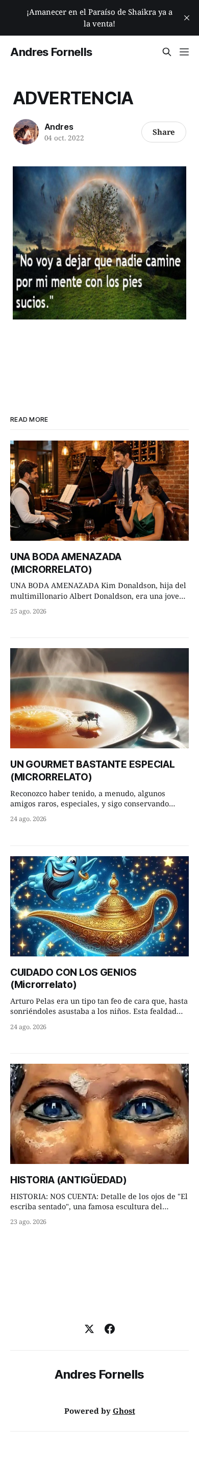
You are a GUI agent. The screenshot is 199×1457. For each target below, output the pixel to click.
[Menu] (184, 52)
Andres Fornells (51, 51)
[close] (187, 18)
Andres (58, 127)
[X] (89, 1329)
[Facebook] (110, 1329)
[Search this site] (167, 52)
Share (164, 132)
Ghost (124, 1411)
